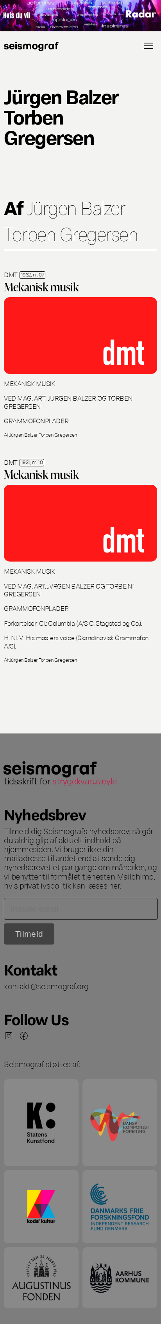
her (114, 885)
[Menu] (148, 45)
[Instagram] (8, 1035)
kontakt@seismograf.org (46, 985)
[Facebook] (24, 1035)
